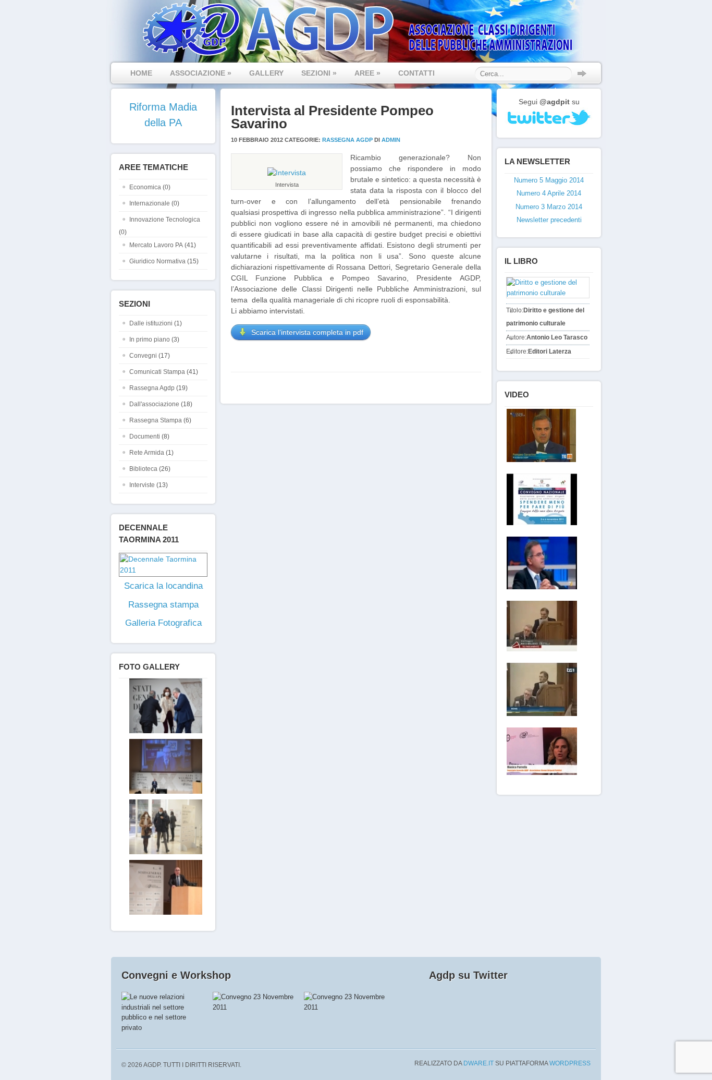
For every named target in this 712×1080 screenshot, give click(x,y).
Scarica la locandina (163, 586)
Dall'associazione (154, 404)
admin (391, 140)
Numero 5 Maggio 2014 (549, 180)
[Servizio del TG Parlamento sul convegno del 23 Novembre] (540, 626)
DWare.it (478, 1063)
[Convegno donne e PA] (540, 751)
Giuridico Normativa (157, 261)
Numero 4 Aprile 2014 (549, 193)
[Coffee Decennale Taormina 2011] (540, 499)
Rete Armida (146, 452)
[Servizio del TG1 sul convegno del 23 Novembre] (540, 689)
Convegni (143, 355)
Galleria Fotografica (163, 623)
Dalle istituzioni (151, 323)
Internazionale (149, 203)
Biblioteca (143, 468)
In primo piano (149, 339)
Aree (367, 73)
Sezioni (319, 73)
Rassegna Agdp (152, 388)
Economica (145, 187)
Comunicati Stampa (157, 371)
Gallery (266, 73)
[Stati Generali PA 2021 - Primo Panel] (160, 731)
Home (141, 73)
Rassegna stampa (163, 605)
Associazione (200, 73)
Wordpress (570, 1063)
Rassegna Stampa (155, 420)
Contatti (416, 73)
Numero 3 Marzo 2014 (548, 207)
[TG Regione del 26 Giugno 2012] (539, 435)
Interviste (142, 485)
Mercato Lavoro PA (156, 245)
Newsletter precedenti (549, 220)
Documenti (144, 436)
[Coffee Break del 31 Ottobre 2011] (540, 563)
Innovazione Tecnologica (164, 219)
